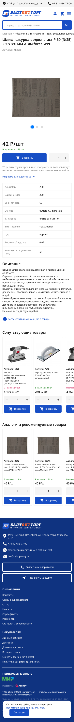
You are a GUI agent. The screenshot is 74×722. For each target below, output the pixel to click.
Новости (7, 609)
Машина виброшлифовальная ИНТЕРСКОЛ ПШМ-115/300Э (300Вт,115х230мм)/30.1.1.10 (17, 378)
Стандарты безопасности (17, 623)
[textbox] (34, 25)
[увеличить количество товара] (65, 158)
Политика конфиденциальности (21, 661)
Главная (7, 33)
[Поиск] (66, 25)
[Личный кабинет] (55, 13)
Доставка (7, 642)
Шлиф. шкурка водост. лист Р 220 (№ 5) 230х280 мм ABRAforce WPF (16, 467)
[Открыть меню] (69, 13)
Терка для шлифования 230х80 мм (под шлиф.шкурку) (46, 375)
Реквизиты (8, 618)
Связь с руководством (15, 599)
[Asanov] (21, 685)
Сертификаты (10, 614)
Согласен (19, 712)
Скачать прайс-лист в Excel (18, 657)
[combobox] (37, 25)
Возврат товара (11, 652)
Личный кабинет (12, 638)
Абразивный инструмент (29, 33)
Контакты (7, 595)
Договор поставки (12, 647)
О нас (5, 604)
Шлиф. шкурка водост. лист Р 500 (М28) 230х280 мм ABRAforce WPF (47, 467)
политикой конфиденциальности (26, 707)
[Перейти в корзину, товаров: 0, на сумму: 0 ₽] (62, 13)
